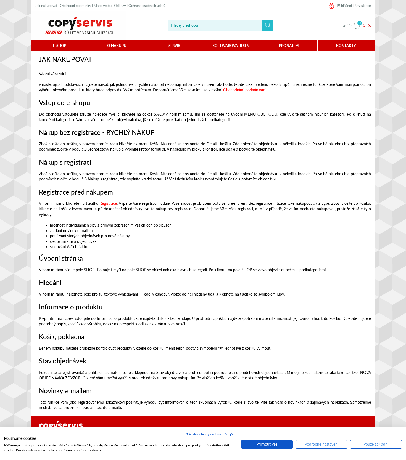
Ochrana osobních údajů (146, 5)
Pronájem (289, 45)
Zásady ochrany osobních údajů (209, 434)
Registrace (362, 5)
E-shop (59, 45)
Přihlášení (344, 5)
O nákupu (116, 45)
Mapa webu (103, 5)
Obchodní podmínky (75, 5)
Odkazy (120, 5)
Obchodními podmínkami (244, 89)
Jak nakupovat (46, 5)
